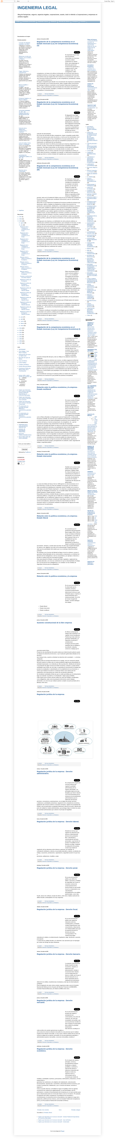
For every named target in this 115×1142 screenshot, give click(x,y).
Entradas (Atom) (48, 1112)
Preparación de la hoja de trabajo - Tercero (91, 474)
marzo (22, 321)
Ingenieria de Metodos (90, 414)
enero (22, 325)
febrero (22, 323)
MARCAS (89, 248)
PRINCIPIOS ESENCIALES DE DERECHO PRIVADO (91, 291)
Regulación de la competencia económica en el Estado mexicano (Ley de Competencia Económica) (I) (58, 328)
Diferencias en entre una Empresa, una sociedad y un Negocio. (25, 58)
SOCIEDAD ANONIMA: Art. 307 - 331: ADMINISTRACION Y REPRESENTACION (24, 112)
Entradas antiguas (75, 1110)
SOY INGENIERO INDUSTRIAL (91, 386)
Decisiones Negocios (92, 167)
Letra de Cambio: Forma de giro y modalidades (25, 143)
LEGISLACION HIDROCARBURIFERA (92, 240)
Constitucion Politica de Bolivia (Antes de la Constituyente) (24, 370)
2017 (20, 216)
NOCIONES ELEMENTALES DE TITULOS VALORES (92, 274)
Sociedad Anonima (91, 300)
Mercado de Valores (64, 21)
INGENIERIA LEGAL (37, 7)
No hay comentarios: (49, 93)
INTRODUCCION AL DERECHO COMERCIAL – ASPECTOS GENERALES (92, 218)
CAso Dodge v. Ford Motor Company (24, 352)
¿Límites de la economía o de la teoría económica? (91, 69)
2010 (20, 336)
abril (22, 319)
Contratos (83, 21)
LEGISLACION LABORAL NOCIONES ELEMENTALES (91, 244)
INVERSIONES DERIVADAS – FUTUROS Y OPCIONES (91, 225)
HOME (18, 21)
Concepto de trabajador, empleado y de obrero (24, 43)
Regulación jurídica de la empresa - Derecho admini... (25, 284)
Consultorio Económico (90, 65)
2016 (20, 219)
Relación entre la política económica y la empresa (57, 576)
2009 (20, 339)
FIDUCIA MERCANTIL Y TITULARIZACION (91, 180)
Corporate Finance (43, 21)
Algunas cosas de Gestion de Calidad (92, 491)
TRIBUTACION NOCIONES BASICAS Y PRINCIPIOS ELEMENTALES (91, 311)
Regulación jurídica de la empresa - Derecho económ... (25, 313)
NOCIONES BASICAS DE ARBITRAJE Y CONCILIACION (91, 260)
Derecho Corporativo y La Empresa (50, 95)
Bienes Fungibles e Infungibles (23, 85)
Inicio (60, 1110)
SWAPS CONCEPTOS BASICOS (90, 305)
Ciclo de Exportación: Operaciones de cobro (92, 89)
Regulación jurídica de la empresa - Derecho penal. (57, 868)
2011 (20, 334)
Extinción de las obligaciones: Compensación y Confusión (23, 130)
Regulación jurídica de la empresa (50, 694)
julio (22, 225)
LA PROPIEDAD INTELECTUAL (91, 232)
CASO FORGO (22, 362)
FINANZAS (90, 471)
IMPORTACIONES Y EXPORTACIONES (92, 198)
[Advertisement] (57, 29)
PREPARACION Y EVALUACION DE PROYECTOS (23, 426)
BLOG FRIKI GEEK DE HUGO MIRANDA (24, 437)
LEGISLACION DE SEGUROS (91, 236)
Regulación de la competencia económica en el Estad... (24, 228)
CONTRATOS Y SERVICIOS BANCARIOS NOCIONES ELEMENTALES (91, 159)
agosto (22, 223)
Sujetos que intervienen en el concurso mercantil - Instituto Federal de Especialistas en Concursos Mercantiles (25, 392)
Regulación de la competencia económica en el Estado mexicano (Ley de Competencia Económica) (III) (57, 168)
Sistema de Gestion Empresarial (90, 85)
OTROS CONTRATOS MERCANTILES (91, 286)
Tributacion (53, 21)
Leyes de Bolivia (23, 360)
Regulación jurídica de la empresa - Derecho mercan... (25, 308)
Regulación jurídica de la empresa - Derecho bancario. (58, 954)
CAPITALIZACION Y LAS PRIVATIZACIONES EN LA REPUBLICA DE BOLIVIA (92, 146)
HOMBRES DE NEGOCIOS (90, 191)
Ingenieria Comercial (90, 540)
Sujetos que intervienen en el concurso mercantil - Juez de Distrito (54, 1120)
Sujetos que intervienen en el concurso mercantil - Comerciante (53, 1121)
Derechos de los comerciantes (23, 171)
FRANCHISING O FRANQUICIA (91, 185)
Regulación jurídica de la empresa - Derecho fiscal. (57, 909)
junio (22, 317)
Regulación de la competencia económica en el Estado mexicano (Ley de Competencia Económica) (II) (57, 260)
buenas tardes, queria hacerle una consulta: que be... (25, 377)
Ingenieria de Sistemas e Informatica (90, 563)
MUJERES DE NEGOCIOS (90, 256)
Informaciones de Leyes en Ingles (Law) (25, 355)
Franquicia (75, 21)
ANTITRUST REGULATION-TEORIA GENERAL (92, 128)
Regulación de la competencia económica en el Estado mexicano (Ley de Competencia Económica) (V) (57, 43)
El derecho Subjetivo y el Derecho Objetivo (25, 99)
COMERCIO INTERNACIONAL (91, 153)
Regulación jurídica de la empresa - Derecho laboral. (58, 822)
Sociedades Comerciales (28, 21)
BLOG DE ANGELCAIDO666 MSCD (25, 434)
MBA (88, 250)
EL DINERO (90, 177)
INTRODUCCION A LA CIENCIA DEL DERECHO (91, 203)
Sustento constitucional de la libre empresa (54, 623)
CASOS (89, 150)
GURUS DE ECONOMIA (90, 188)
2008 (20, 341)
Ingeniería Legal (91, 105)
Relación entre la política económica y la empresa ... (26, 258)
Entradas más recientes (43, 1110)
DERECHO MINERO (92, 173)
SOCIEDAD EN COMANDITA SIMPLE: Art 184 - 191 (25, 157)
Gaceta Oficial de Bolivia (25, 366)
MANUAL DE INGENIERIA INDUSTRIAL (22, 430)
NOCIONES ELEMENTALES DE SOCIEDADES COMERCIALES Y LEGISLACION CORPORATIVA (92, 268)
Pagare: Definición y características (24, 72)
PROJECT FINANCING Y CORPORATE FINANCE (90, 296)
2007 (20, 343)
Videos (88, 315)
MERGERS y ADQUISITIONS (91, 253)
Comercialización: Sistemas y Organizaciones (91, 544)
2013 (20, 330)
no (19, 381)
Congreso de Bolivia (24, 364)
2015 (20, 221)
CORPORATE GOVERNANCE (91, 165)
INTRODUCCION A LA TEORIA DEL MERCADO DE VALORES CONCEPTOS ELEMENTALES (91, 209)
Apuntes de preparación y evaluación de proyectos (91, 512)
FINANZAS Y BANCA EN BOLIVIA (90, 324)
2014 (20, 328)
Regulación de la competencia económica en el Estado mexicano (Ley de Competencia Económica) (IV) (57, 104)
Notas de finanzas (92, 39)
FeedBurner (28, 452)
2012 (20, 332)
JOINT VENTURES (92, 228)
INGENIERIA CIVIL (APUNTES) (92, 350)
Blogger (62, 1131)
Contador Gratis (21, 461)
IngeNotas (21, 210)
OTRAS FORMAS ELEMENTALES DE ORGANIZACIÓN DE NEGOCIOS (92, 280)
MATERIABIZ (22, 349)
